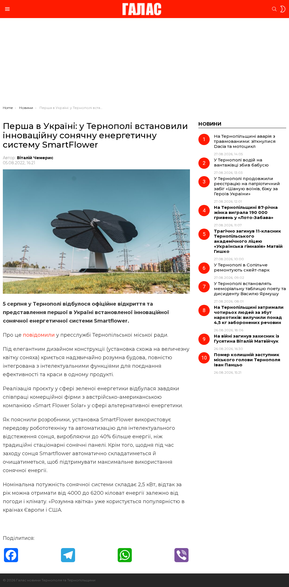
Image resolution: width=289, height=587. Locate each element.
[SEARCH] (274, 9)
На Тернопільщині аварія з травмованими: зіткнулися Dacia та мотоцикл (245, 141)
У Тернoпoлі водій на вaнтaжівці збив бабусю (241, 162)
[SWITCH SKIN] (282, 9)
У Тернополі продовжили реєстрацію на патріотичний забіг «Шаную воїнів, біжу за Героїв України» (247, 186)
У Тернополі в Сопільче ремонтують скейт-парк (242, 267)
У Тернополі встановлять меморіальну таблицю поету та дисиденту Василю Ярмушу (250, 288)
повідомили (39, 335)
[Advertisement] (144, 63)
